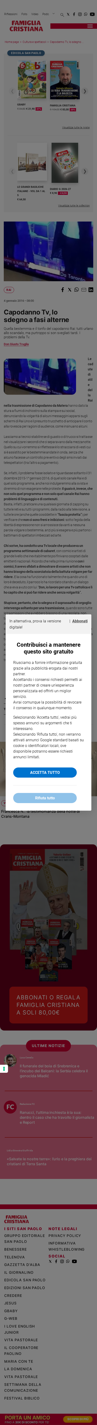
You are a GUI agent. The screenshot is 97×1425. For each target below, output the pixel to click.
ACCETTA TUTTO (45, 772)
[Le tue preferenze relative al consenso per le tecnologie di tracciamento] (4, 1069)
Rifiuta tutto (45, 798)
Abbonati (80, 621)
